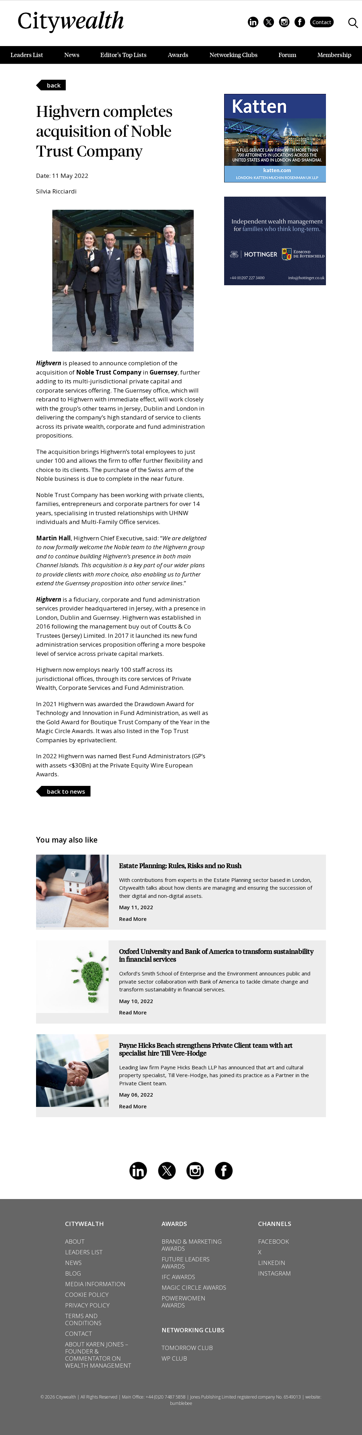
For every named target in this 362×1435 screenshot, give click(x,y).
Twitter (167, 1171)
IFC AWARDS (178, 1277)
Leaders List (27, 55)
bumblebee (181, 1403)
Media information (95, 1284)
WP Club (174, 1358)
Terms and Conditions (83, 1319)
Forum (287, 55)
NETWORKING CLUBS (193, 1330)
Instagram (195, 1171)
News (72, 55)
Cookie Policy (87, 1294)
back (53, 85)
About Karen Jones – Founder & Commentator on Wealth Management (98, 1355)
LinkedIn (138, 1171)
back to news (66, 791)
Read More (133, 918)
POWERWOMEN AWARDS (183, 1302)
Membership (334, 55)
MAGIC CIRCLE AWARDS (194, 1287)
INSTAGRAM (274, 1273)
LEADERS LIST (84, 1252)
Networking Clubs (234, 55)
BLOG (73, 1273)
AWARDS (174, 1224)
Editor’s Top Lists (123, 55)
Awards (178, 55)
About (74, 1241)
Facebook (224, 1171)
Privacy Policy (87, 1305)
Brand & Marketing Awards (192, 1245)
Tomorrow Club (187, 1347)
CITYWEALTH (84, 1224)
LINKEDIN (271, 1262)
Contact (322, 22)
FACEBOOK (273, 1241)
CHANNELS (274, 1224)
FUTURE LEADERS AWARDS (186, 1263)
